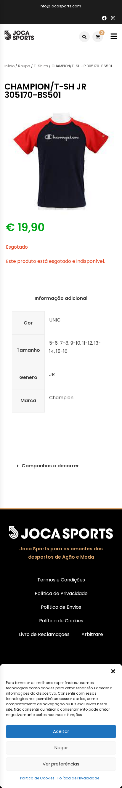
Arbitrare (92, 634)
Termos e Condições (61, 579)
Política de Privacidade (78, 778)
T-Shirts (41, 65)
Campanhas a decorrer (50, 465)
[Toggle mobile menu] (114, 36)
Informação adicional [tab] (61, 298)
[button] (113, 671)
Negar (61, 747)
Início (9, 65)
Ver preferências (61, 764)
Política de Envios (61, 607)
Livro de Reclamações (44, 634)
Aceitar (61, 731)
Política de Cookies (37, 778)
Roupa (24, 65)
